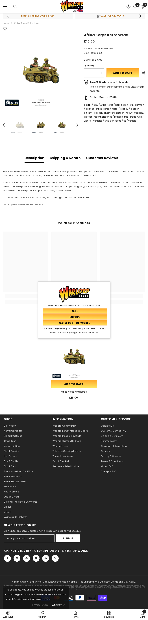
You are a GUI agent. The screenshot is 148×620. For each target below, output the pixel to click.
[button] (3, 125)
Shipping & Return (65, 158)
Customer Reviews (102, 158)
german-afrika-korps (97, 108)
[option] (41, 70)
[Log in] (128, 6)
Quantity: (89, 65)
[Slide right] (140, 16)
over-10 (124, 108)
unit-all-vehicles (93, 120)
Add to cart (122, 73)
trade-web (136, 116)
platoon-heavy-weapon (129, 112)
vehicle (132, 120)
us (124, 120)
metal (115, 108)
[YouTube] (45, 558)
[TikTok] (36, 558)
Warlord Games (104, 48)
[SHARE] (142, 73)
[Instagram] (17, 558)
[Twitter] (55, 558)
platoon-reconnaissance (98, 116)
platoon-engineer (104, 112)
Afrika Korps (106, 104)
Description (34, 158)
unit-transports (113, 120)
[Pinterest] (26, 558)
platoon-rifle (121, 116)
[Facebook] (7, 558)
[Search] (15, 6)
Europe (43, 551)
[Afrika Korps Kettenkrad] (74, 356)
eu (131, 104)
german (139, 104)
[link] (25, 296)
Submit (68, 538)
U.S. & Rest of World (71, 551)
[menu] (5, 6)
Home (6, 23)
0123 (95, 104)
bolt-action (121, 104)
